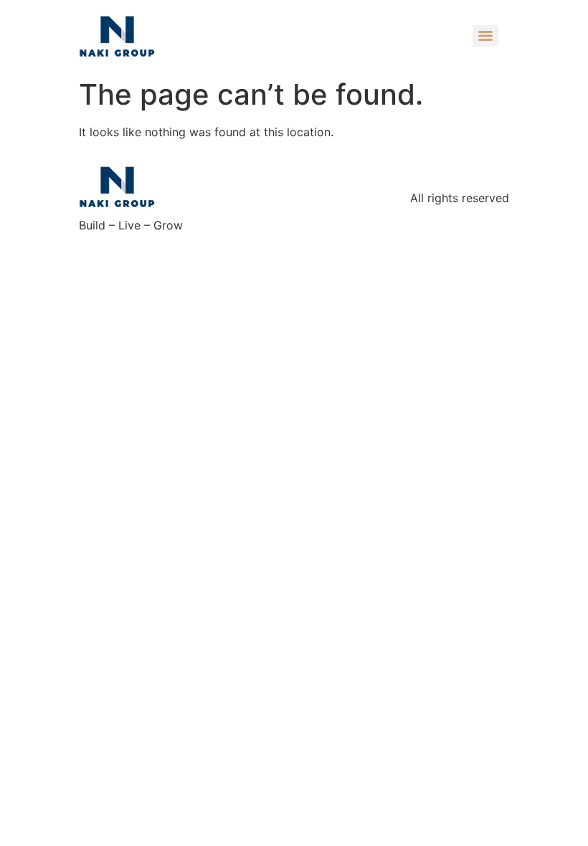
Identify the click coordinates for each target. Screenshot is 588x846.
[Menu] (485, 36)
